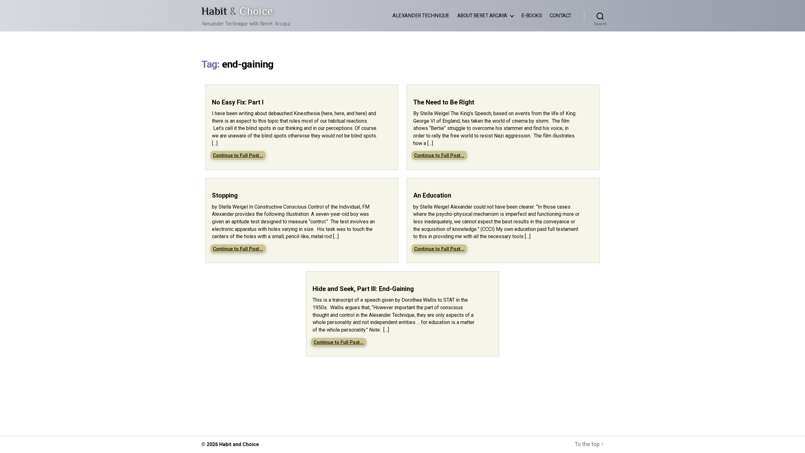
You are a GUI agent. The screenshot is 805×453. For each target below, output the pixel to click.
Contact (560, 16)
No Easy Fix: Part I (238, 102)
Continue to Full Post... (238, 155)
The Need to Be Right (443, 102)
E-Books (531, 16)
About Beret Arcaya (482, 16)
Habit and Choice (239, 444)
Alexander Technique (420, 16)
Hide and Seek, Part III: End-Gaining (363, 289)
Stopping (225, 195)
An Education (432, 195)
